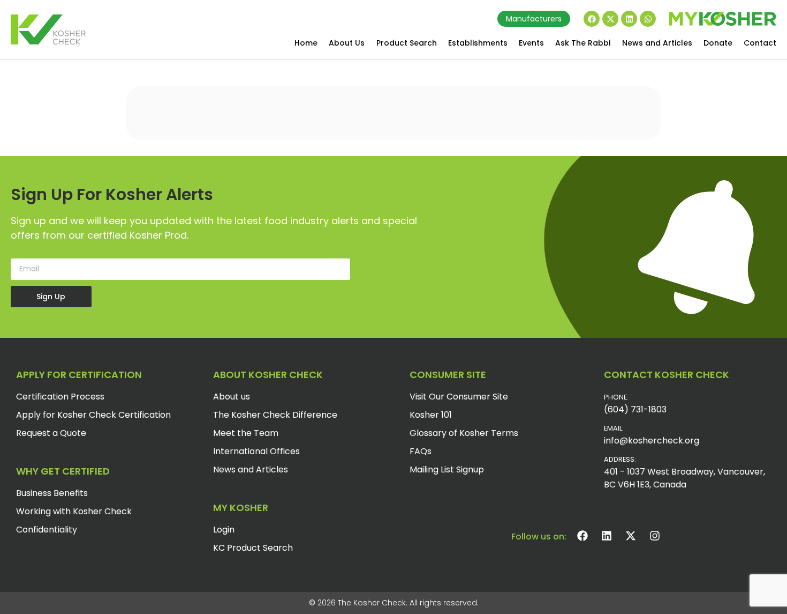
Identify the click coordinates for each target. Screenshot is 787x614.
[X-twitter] (610, 19)
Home (305, 43)
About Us (347, 43)
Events (531, 43)
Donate (717, 43)
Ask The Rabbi (582, 43)
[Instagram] (654, 535)
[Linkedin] (629, 19)
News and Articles (657, 43)
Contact (760, 43)
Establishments (478, 43)
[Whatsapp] (648, 19)
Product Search (406, 43)
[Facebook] (592, 19)
